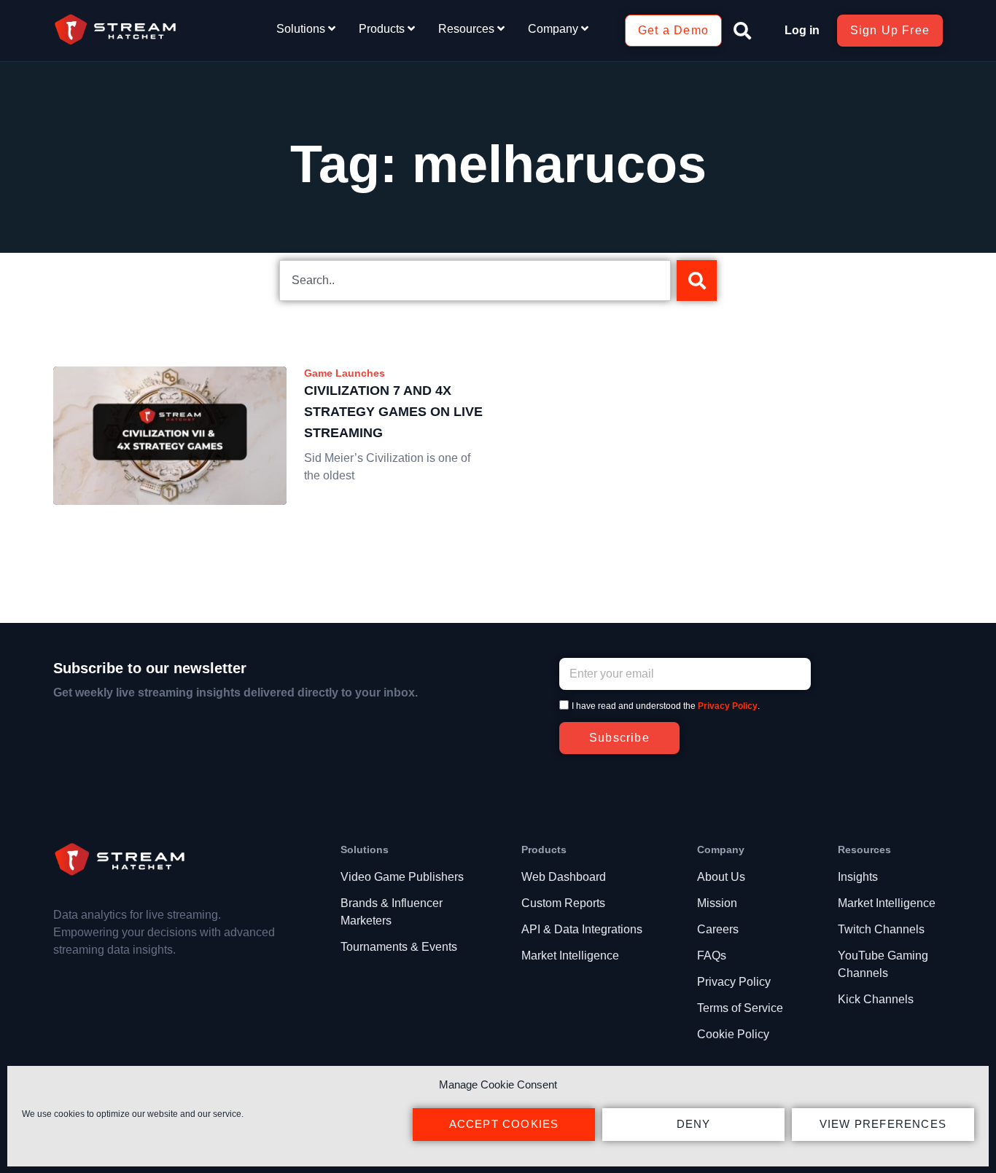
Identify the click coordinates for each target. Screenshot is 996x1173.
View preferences (883, 1124)
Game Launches (344, 373)
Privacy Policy (728, 706)
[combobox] (475, 280)
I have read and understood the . (666, 706)
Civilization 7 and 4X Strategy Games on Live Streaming (393, 411)
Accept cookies (504, 1124)
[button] (742, 31)
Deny (694, 1124)
